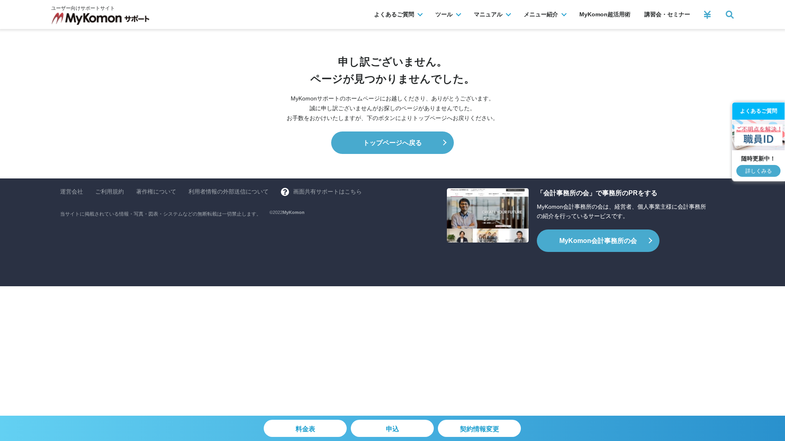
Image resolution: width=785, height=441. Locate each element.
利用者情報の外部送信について (228, 191)
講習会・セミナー (667, 14)
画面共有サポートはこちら (327, 191)
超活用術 (604, 14)
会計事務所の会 (598, 240)
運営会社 (71, 191)
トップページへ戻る (392, 142)
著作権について (156, 191)
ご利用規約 (109, 191)
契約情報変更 (479, 428)
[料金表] (707, 15)
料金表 (305, 428)
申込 (392, 428)
